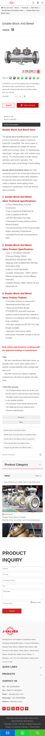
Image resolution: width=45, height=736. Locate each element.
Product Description (11, 125)
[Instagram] (22, 708)
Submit (11, 611)
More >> (38, 476)
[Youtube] (17, 708)
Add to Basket (29, 105)
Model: (6, 116)
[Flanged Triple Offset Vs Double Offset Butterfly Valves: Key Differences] (22, 510)
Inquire (9, 105)
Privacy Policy (35, 727)
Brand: (6, 119)
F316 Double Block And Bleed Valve (17, 443)
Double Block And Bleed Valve (15, 430)
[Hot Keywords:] (41, 455)
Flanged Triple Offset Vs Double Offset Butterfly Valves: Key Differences (15, 516)
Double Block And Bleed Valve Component (19, 439)
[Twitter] (13, 708)
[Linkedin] (8, 708)
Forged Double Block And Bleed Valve (17, 447)
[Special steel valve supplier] (10, 631)
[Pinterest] (26, 708)
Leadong (17, 727)
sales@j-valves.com (16, 694)
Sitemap (25, 727)
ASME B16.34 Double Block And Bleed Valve (20, 435)
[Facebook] (4, 708)
